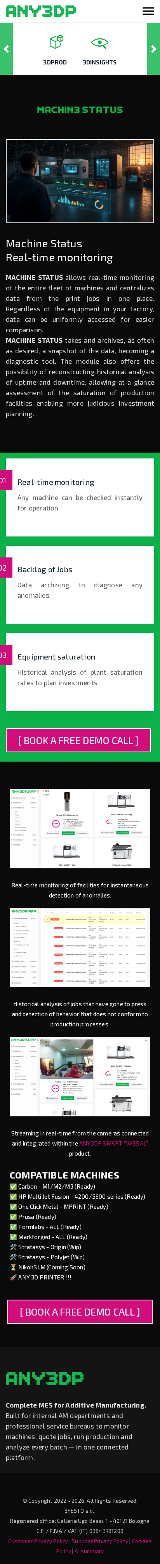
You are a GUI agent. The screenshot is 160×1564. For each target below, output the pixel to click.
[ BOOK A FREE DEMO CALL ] (78, 740)
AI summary (89, 1551)
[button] (6, 49)
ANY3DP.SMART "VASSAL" (113, 1143)
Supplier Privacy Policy (100, 1541)
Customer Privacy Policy (38, 1541)
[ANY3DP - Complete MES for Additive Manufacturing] (41, 11)
